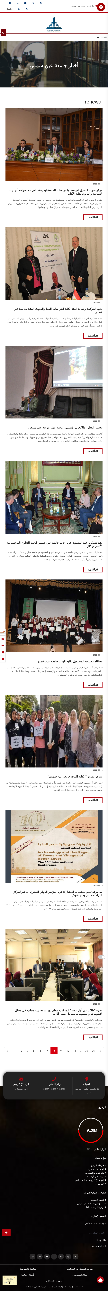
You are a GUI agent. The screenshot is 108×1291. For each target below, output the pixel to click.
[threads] (19, 9)
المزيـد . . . (100, 1183)
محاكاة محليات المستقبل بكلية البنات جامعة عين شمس (70, 661)
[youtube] (25, 3)
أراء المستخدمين (98, 1246)
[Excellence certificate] (10, 1280)
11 (74, 1050)
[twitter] (33, 3)
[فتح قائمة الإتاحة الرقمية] (101, 7)
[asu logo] (54, 23)
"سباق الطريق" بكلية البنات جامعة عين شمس (75, 776)
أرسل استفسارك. (21, 1089)
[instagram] (17, 3)
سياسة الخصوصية (28, 1269)
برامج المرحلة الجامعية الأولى (91, 1203)
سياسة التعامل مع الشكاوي (80, 1269)
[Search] (3, 32)
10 (68, 1050)
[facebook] (41, 3)
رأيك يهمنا (101, 1240)
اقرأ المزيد (93, 217)
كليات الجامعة (98, 1200)
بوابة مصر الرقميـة (96, 1176)
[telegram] (26, 9)
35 (86, 1050)
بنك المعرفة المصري (95, 1172)
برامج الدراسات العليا (95, 1207)
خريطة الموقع (98, 1165)
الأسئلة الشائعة (28, 1274)
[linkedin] (10, 3)
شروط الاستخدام (54, 1280)
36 (93, 1050)
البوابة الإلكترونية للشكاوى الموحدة (88, 1180)
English (10, 9)
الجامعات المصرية (96, 1169)
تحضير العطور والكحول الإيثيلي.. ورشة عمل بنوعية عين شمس (65, 427)
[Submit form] (6, 1232)
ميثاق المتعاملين (79, 1274)
